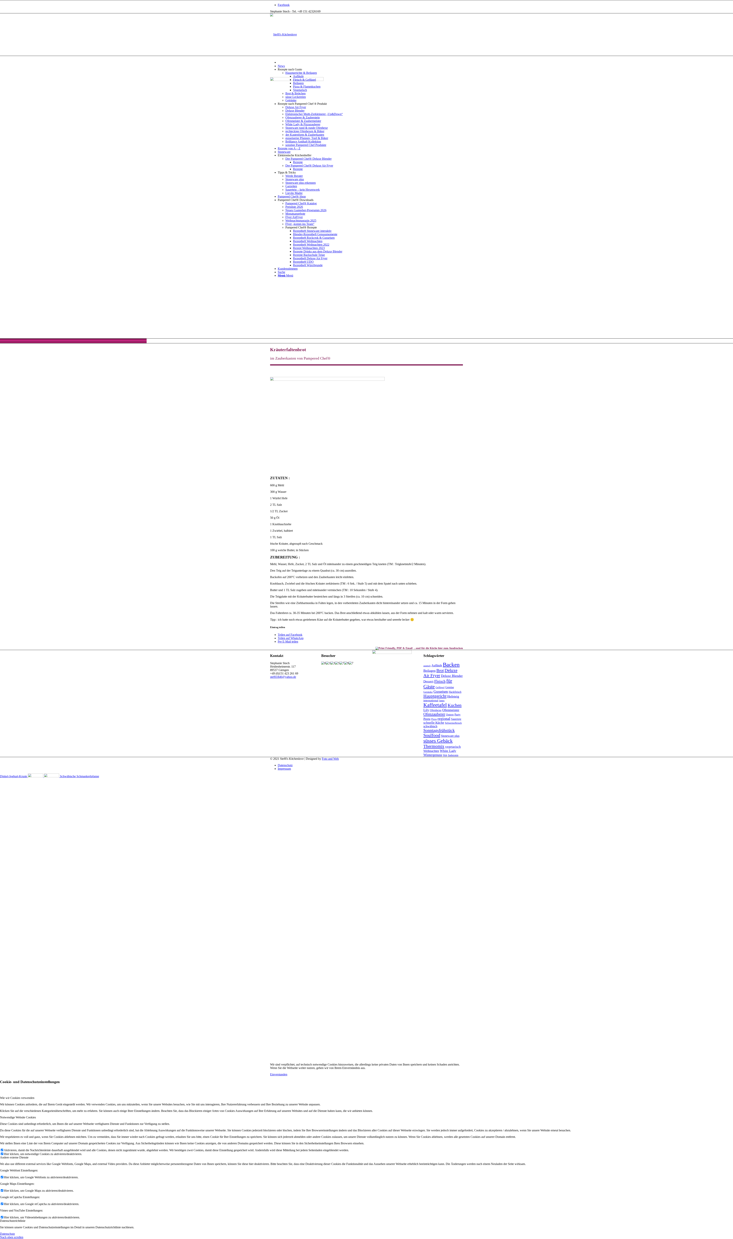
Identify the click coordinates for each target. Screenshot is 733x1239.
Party (457, 714)
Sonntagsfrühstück (439, 730)
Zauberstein (453, 755)
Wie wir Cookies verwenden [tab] (17, 1097)
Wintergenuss (432, 755)
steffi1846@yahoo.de (283, 676)
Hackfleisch (455, 691)
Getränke (428, 691)
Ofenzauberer (434, 714)
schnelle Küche (433, 722)
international (430, 700)
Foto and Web (330, 758)
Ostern (450, 714)
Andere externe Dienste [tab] (14, 1157)
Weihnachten (431, 751)
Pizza (434, 719)
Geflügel (440, 687)
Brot (440, 670)
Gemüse (449, 687)
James (442, 700)
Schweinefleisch (453, 722)
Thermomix (433, 746)
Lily (426, 710)
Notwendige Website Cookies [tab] (18, 1117)
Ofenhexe (436, 710)
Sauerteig (456, 719)
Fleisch (440, 681)
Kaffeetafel (435, 705)
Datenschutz (7, 1233)
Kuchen (455, 705)
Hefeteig (453, 696)
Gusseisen (441, 692)
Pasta (426, 719)
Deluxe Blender (452, 676)
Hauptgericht (434, 696)
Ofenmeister (450, 710)
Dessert (428, 681)
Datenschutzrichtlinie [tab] (12, 1220)
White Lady (448, 751)
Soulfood (431, 735)
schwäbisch (430, 726)
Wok (445, 755)
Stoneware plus (450, 736)
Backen (451, 664)
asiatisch (427, 666)
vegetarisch (453, 747)
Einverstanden (278, 1074)
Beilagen (429, 671)
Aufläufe (436, 665)
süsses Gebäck (438, 741)
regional (444, 718)
